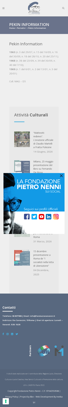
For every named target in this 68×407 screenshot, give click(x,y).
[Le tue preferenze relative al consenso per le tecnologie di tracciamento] (6, 401)
